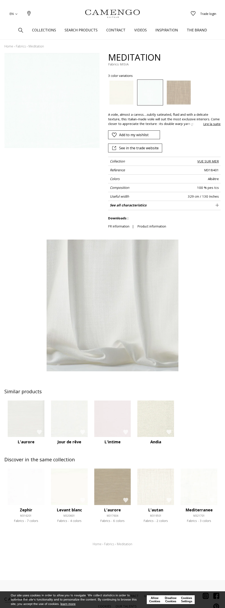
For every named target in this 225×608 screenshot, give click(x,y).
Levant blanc (69, 509)
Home (8, 46)
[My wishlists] (193, 13)
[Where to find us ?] (29, 13)
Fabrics (21, 46)
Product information (151, 226)
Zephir (26, 509)
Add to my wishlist (134, 134)
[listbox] (162, 93)
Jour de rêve (69, 441)
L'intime (112, 441)
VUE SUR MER (208, 161)
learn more (68, 604)
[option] (121, 93)
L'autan (155, 509)
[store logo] (112, 13)
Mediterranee (199, 509)
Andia (155, 441)
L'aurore (26, 441)
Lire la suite (212, 124)
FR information (118, 226)
